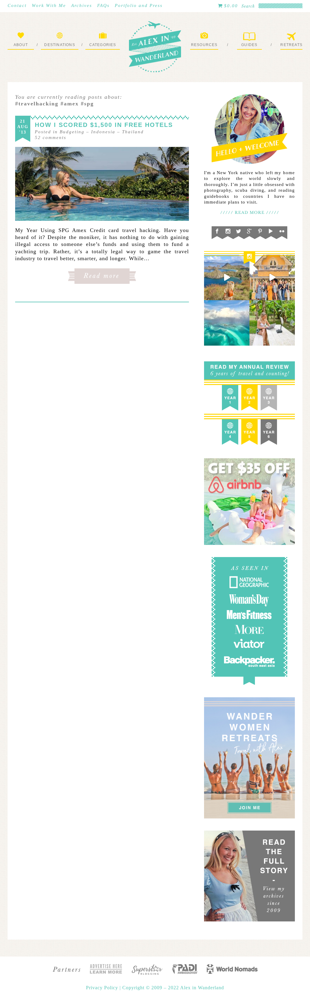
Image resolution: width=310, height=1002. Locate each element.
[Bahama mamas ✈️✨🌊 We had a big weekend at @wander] (226, 323)
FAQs (103, 5)
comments (50, 137)
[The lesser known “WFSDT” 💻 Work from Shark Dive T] (272, 323)
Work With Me (49, 5)
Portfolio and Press (139, 5)
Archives (81, 5)
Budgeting (72, 131)
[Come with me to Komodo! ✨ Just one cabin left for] (226, 277)
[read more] (102, 184)
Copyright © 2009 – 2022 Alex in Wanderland (173, 987)
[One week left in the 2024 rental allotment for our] (272, 277)
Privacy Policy (103, 987)
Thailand (133, 131)
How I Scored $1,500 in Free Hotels (104, 124)
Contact (17, 5)
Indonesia (103, 131)
